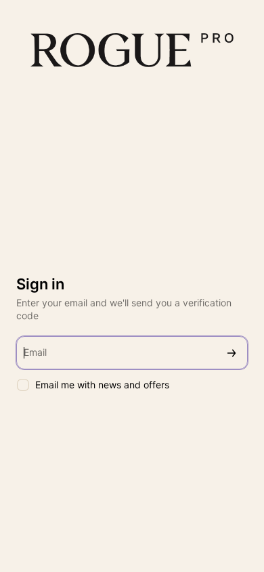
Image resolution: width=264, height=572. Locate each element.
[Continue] (231, 353)
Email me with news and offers (102, 384)
